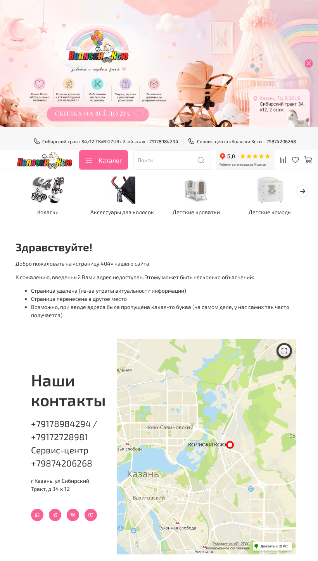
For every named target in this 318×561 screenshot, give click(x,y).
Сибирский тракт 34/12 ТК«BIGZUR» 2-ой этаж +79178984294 (110, 141)
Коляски (48, 211)
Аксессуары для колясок (122, 211)
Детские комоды (270, 211)
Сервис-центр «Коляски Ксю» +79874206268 (246, 141)
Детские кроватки (196, 211)
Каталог (110, 160)
